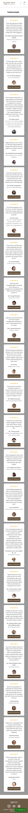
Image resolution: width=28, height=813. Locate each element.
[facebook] (19, 806)
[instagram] (9, 806)
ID (24, 4)
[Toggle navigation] (20, 3)
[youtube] (14, 806)
